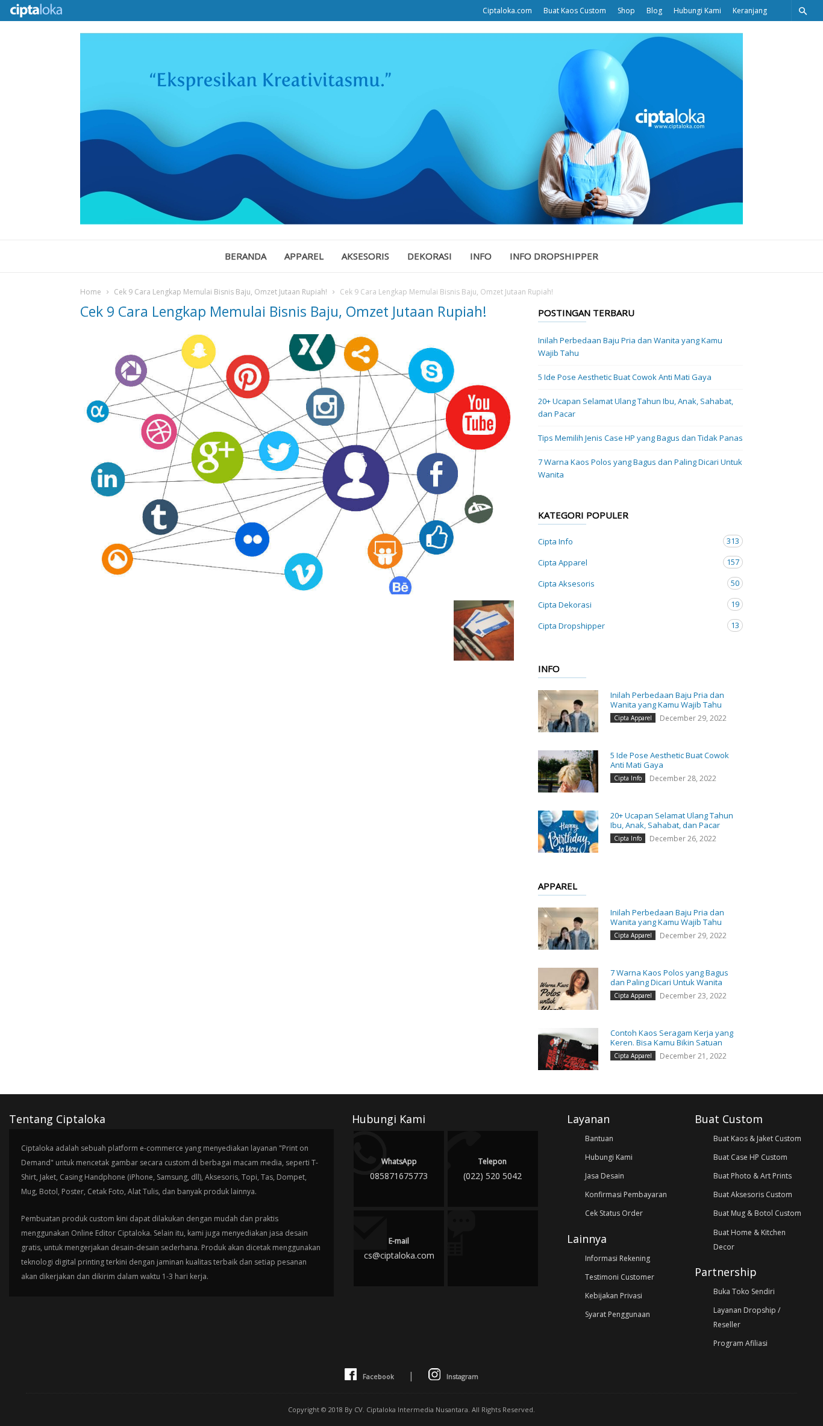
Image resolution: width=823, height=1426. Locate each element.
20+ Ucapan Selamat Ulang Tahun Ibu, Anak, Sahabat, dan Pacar (635, 407)
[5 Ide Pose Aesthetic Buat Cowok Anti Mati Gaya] (568, 771)
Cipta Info (628, 541)
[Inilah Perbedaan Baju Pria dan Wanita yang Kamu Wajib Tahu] (568, 711)
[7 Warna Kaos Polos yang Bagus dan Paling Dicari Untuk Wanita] (568, 989)
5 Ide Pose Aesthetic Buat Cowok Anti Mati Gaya (625, 377)
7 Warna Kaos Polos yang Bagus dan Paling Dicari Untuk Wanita (640, 468)
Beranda (245, 256)
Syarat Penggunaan (617, 1314)
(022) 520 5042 (492, 1169)
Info (481, 256)
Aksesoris (365, 256)
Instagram (462, 1376)
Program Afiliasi (740, 1343)
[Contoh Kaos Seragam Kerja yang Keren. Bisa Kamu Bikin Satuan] (568, 1049)
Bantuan (599, 1138)
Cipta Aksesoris (628, 583)
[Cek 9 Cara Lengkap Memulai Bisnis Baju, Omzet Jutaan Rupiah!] (297, 464)
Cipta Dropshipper (628, 625)
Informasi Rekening (617, 1258)
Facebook (378, 1376)
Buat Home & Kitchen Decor (749, 1239)
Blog (654, 10)
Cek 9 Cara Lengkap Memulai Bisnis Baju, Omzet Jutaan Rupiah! (220, 292)
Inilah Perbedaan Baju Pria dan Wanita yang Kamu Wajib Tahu (630, 346)
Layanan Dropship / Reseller (746, 1317)
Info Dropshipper (554, 256)
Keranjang (750, 10)
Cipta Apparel (628, 562)
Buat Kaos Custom (574, 10)
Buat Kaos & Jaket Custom (757, 1138)
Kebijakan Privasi (613, 1296)
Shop (626, 10)
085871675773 (399, 1169)
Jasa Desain (604, 1176)
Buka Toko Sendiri (744, 1291)
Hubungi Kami (697, 10)
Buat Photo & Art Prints (752, 1176)
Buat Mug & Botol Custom (757, 1213)
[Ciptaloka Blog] (411, 221)
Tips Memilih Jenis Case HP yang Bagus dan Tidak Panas (640, 437)
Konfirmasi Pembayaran (626, 1194)
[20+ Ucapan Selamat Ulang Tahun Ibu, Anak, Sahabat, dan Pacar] (568, 832)
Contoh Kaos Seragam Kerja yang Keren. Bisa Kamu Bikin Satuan (671, 1037)
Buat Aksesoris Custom (752, 1194)
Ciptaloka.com (507, 10)
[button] (802, 10)
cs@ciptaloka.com (399, 1248)
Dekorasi (429, 256)
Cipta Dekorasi (628, 604)
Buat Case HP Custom (750, 1157)
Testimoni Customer (619, 1277)
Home (90, 292)
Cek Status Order (614, 1213)
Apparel (304, 256)
